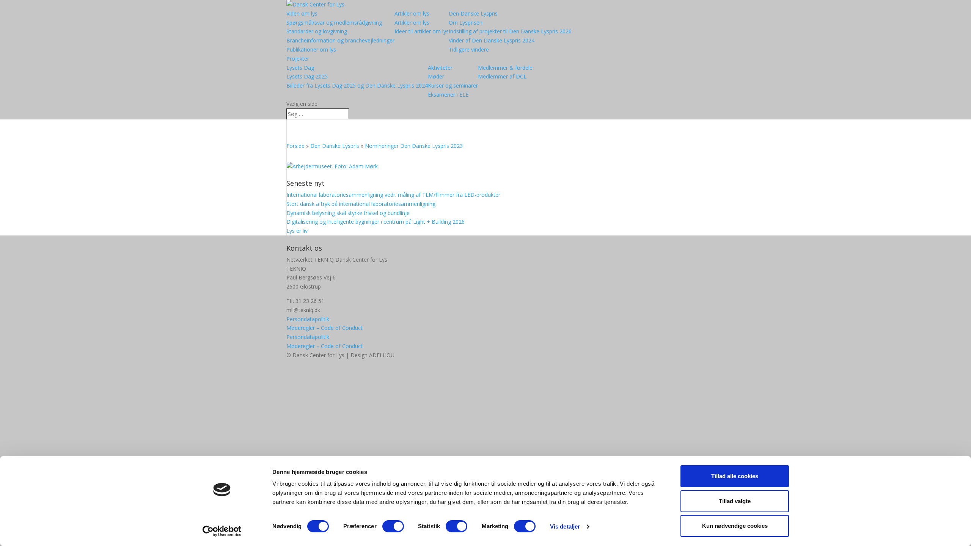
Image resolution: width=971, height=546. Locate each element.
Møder (436, 76)
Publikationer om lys (311, 49)
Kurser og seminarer (453, 85)
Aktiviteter (440, 67)
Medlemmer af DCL (502, 76)
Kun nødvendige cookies (735, 525)
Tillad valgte (735, 501)
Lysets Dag (300, 67)
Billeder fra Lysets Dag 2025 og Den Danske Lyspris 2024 (357, 85)
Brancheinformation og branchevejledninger (340, 40)
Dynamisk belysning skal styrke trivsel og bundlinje (348, 213)
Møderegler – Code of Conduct (324, 327)
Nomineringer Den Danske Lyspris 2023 (414, 145)
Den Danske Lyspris (473, 13)
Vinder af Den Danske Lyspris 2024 (491, 40)
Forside (295, 145)
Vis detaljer (565, 526)
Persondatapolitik (307, 319)
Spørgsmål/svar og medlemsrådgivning (334, 22)
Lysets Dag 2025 (307, 76)
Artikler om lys (411, 13)
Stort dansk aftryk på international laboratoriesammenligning (360, 203)
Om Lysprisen (465, 22)
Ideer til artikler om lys (421, 31)
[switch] (393, 526)
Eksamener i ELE (448, 94)
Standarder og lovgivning (316, 31)
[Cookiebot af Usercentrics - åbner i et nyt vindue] (222, 531)
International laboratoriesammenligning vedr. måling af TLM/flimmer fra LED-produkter (393, 194)
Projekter (297, 58)
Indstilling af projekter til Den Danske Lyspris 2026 (510, 31)
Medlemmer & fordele (505, 67)
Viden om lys (301, 13)
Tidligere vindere (469, 49)
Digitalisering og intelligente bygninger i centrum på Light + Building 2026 (375, 221)
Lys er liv (297, 230)
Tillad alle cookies (734, 476)
